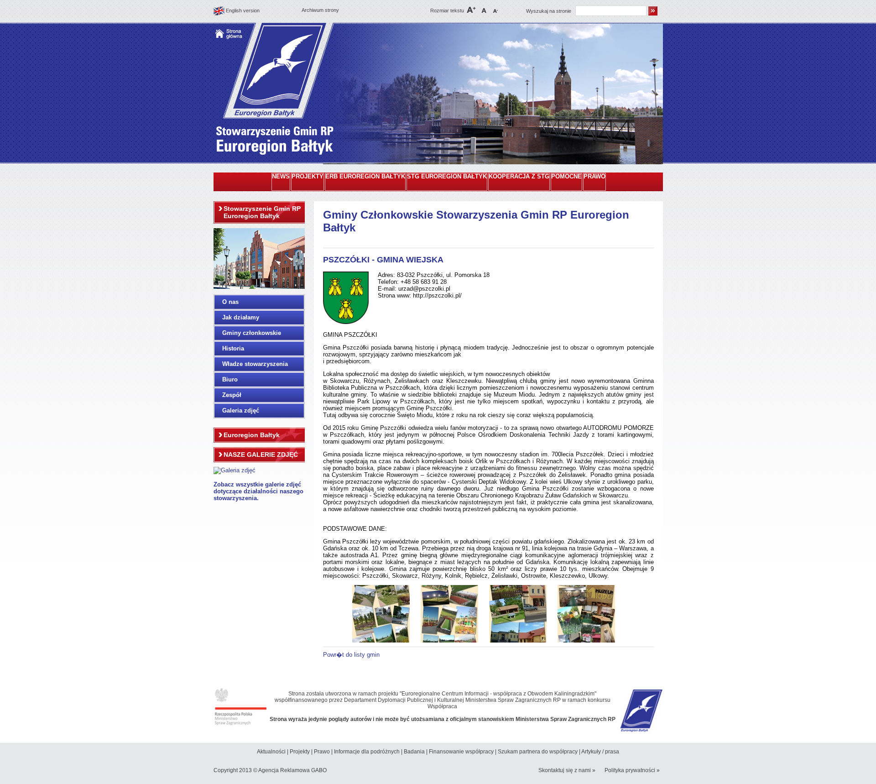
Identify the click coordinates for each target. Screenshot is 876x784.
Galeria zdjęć (240, 410)
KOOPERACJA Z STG (519, 176)
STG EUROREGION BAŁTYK (447, 176)
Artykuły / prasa (600, 751)
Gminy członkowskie (251, 332)
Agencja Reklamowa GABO (292, 770)
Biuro (230, 379)
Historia (233, 348)
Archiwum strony (320, 10)
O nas (230, 301)
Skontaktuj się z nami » (566, 770)
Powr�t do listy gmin (351, 654)
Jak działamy (240, 317)
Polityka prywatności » (632, 770)
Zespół (231, 395)
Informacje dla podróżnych (367, 751)
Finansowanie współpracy (461, 751)
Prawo (322, 751)
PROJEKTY (307, 176)
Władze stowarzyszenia (255, 364)
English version (243, 10)
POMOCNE (566, 176)
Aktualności (271, 751)
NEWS (281, 176)
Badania (414, 751)
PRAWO (594, 176)
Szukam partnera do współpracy (538, 751)
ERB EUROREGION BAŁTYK (365, 176)
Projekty (300, 751)
